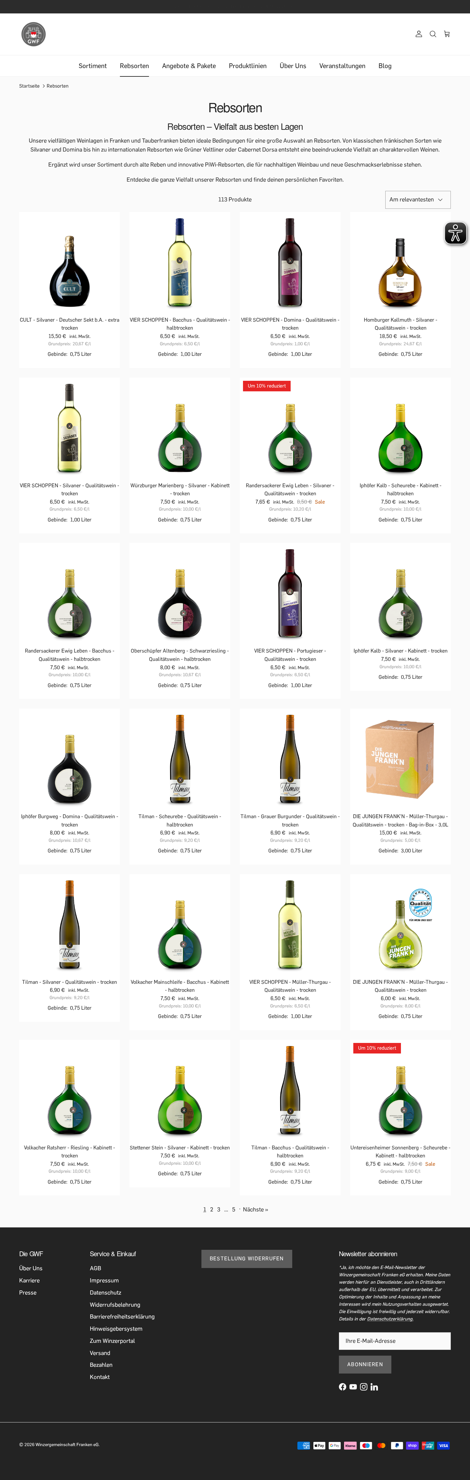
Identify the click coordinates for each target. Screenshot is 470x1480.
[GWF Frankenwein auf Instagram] (363, 1386)
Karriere (29, 1280)
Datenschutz (105, 1292)
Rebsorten (134, 66)
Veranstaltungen (342, 66)
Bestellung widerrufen (247, 1259)
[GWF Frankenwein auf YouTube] (353, 1386)
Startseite (29, 86)
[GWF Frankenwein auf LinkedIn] (374, 1386)
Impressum (104, 1280)
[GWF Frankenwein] (33, 34)
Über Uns (293, 66)
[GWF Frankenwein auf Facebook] (342, 1386)
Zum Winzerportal (112, 1340)
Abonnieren (365, 1364)
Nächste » (255, 1209)
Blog (385, 66)
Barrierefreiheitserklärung (122, 1316)
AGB (95, 1268)
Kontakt (100, 1377)
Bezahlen (101, 1364)
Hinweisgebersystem (116, 1328)
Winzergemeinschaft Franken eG (66, 1444)
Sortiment (93, 66)
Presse (27, 1292)
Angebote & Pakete (189, 66)
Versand (100, 1353)
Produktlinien (248, 66)
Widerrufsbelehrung (115, 1304)
